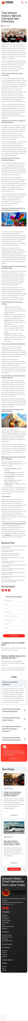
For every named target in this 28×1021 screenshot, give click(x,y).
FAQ (3, 924)
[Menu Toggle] (26, 2)
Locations (6, 947)
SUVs (3, 968)
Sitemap (4, 928)
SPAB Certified (6, 920)
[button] (14, 869)
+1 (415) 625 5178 (7, 904)
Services (5, 932)
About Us (5, 915)
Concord (4, 954)
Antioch (4, 952)
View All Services (7, 944)
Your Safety (5, 922)
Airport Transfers (7, 935)
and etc (4, 970)
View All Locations (7, 960)
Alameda (5, 950)
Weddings (5, 939)
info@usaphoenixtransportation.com (12, 902)
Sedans (4, 966)
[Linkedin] (3, 908)
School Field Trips (7, 937)
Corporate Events (7, 941)
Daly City (4, 956)
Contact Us (5, 917)
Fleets (4, 963)
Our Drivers (5, 919)
